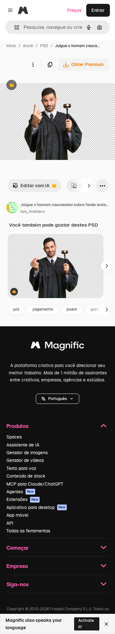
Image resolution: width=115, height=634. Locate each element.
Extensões (22, 499)
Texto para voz (21, 468)
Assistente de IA (22, 445)
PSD (44, 45)
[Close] (106, 624)
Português (57, 398)
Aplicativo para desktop (35, 507)
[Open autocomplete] (14, 27)
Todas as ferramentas (28, 531)
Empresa (17, 566)
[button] (57, 399)
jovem (71, 309)
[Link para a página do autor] (12, 208)
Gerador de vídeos (25, 460)
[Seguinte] (89, 185)
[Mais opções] (33, 64)
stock (28, 45)
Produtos (17, 425)
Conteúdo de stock (25, 476)
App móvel (17, 515)
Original (41, 86)
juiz (16, 309)
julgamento (43, 309)
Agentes (20, 492)
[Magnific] (57, 347)
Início (11, 45)
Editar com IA (31, 187)
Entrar (98, 10)
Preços (74, 10)
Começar (17, 547)
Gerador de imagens (27, 452)
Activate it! (86, 623)
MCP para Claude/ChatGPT (34, 484)
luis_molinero (32, 211)
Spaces (14, 437)
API (9, 523)
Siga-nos (17, 584)
